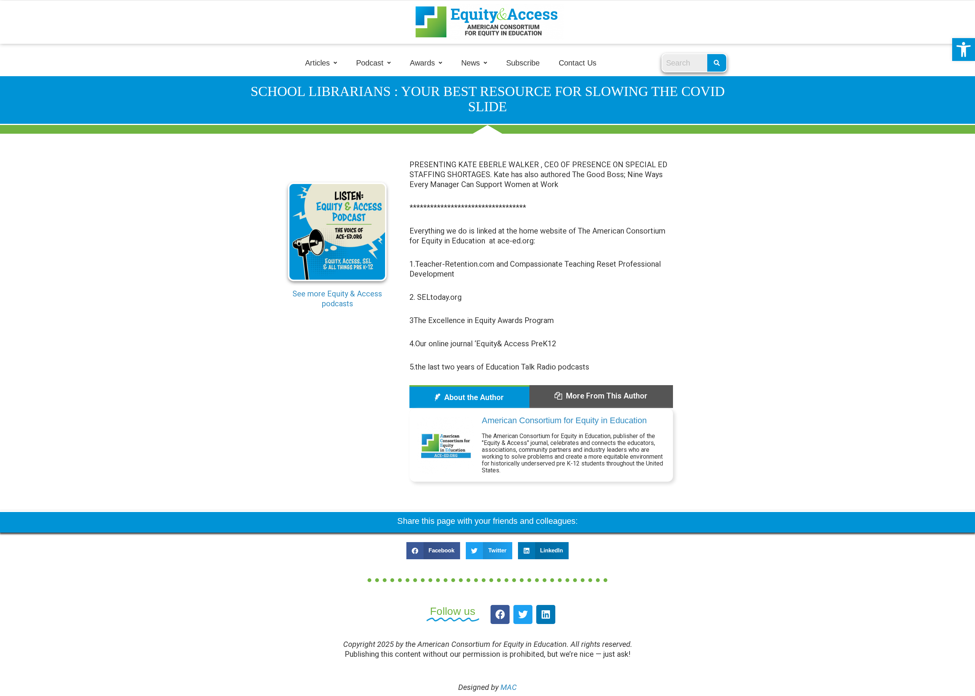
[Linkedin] (545, 614)
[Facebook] (500, 614)
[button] (963, 49)
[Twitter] (522, 614)
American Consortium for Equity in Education (564, 420)
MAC (508, 687)
